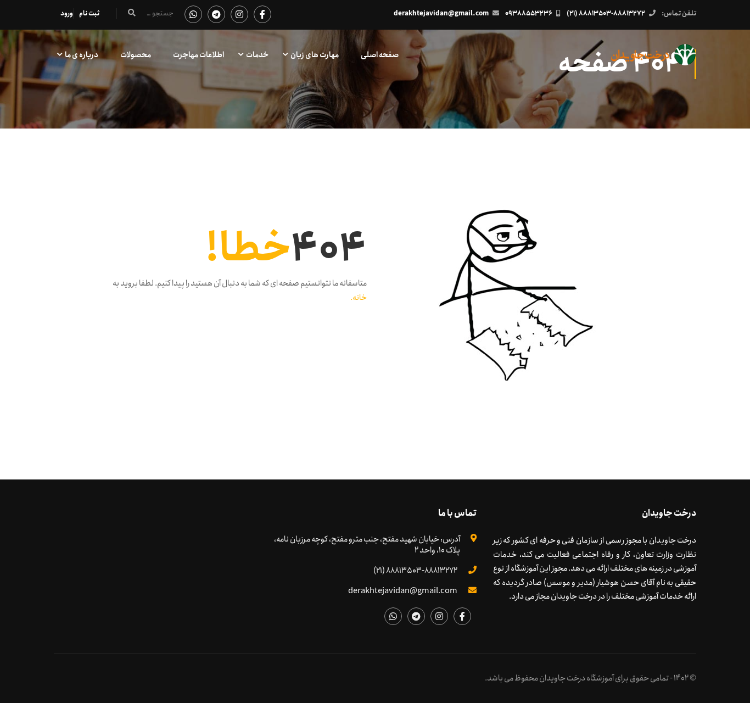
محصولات (135, 55)
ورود (66, 13)
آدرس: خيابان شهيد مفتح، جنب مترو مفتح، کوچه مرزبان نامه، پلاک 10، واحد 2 (367, 545)
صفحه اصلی (380, 55)
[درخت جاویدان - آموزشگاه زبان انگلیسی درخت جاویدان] (653, 60)
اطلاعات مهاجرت (198, 55)
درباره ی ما (81, 55)
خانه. (358, 297)
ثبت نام (89, 13)
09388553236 (528, 13)
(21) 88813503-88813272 (606, 13)
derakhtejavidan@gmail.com (441, 13)
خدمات (257, 55)
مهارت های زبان (314, 55)
